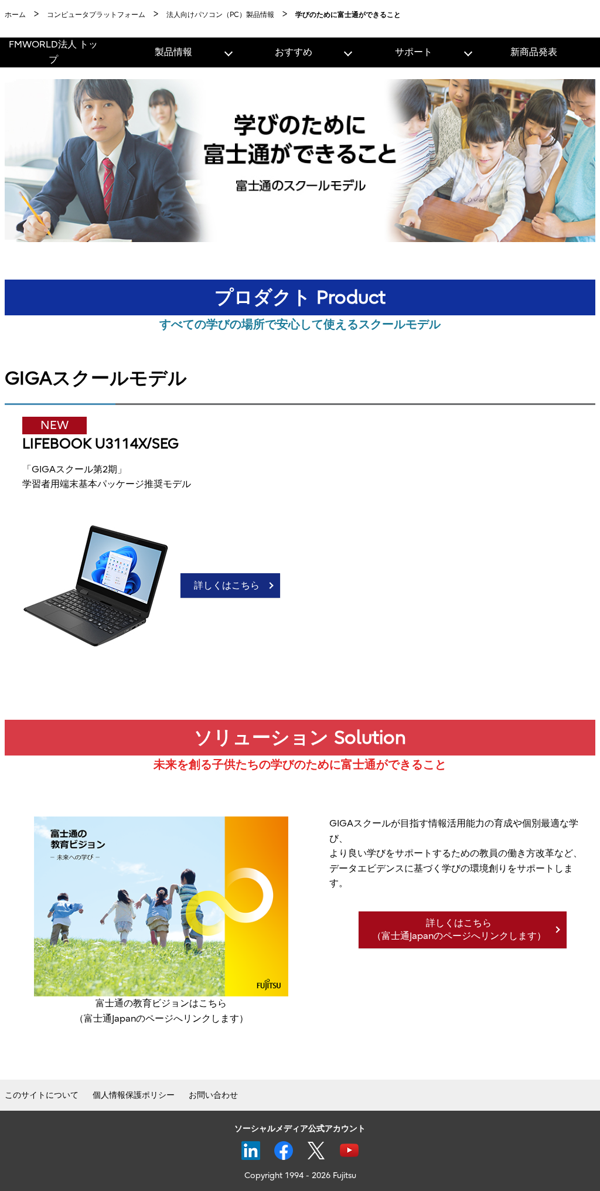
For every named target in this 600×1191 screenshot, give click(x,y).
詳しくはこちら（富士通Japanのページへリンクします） (459, 929)
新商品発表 (533, 52)
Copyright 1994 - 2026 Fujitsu (300, 1175)
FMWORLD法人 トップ (53, 52)
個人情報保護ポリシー (134, 1095)
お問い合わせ (213, 1095)
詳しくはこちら (227, 585)
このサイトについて (42, 1095)
